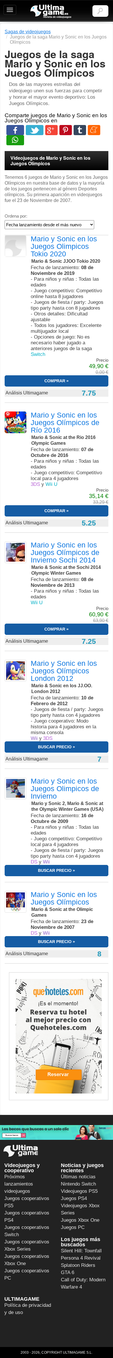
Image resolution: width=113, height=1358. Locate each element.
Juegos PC (73, 1227)
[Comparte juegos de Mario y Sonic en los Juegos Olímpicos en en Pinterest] (65, 130)
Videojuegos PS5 (79, 1191)
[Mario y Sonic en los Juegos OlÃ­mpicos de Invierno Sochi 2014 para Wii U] (15, 552)
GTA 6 (67, 1272)
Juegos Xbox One (80, 1220)
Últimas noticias (78, 1176)
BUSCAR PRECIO (55, 747)
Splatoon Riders (78, 1265)
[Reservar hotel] (58, 1036)
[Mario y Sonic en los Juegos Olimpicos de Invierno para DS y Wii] (15, 788)
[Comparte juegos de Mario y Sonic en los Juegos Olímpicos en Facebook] (15, 130)
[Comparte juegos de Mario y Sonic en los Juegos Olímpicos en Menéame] (94, 130)
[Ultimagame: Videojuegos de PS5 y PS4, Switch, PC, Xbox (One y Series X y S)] (50, 12)
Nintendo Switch (78, 1184)
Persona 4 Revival (81, 1258)
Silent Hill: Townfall (81, 1251)
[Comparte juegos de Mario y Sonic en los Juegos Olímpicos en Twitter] (34, 130)
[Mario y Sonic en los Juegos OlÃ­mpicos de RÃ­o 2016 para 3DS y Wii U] (15, 422)
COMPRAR (54, 380)
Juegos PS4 (74, 1198)
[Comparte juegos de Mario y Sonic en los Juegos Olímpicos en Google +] (51, 130)
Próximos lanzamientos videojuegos (18, 1184)
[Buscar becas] (56, 1132)
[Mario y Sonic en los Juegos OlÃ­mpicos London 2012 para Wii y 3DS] (15, 670)
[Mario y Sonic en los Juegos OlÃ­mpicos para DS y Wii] (15, 901)
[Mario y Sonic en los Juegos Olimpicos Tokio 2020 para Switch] (15, 246)
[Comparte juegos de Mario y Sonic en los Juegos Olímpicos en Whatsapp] (15, 140)
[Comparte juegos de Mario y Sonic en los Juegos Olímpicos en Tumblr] (80, 130)
